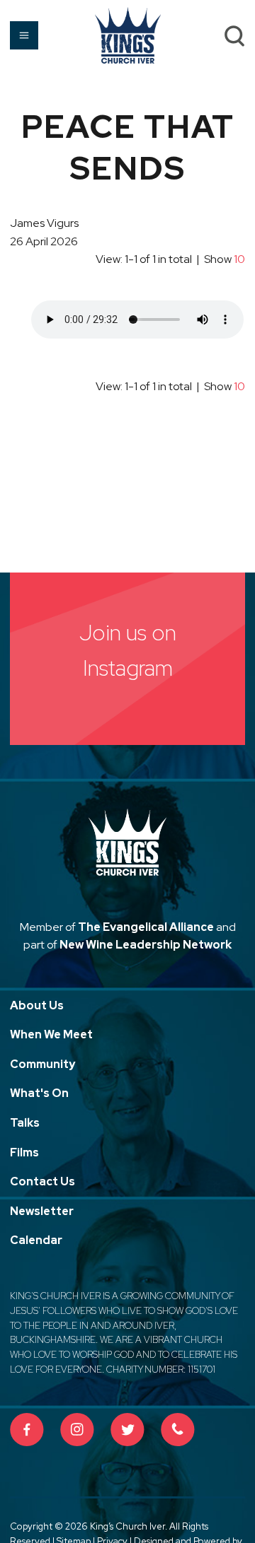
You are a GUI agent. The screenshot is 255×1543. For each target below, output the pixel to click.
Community (42, 1064)
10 (239, 259)
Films (24, 1152)
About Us (37, 1005)
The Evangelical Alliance (146, 927)
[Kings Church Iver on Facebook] (27, 1430)
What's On (39, 1093)
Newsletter (42, 1211)
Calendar (36, 1240)
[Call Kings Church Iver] (178, 1430)
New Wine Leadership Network (146, 944)
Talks (25, 1122)
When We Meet (51, 1034)
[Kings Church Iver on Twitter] (127, 1430)
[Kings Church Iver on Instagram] (77, 1430)
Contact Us (42, 1181)
